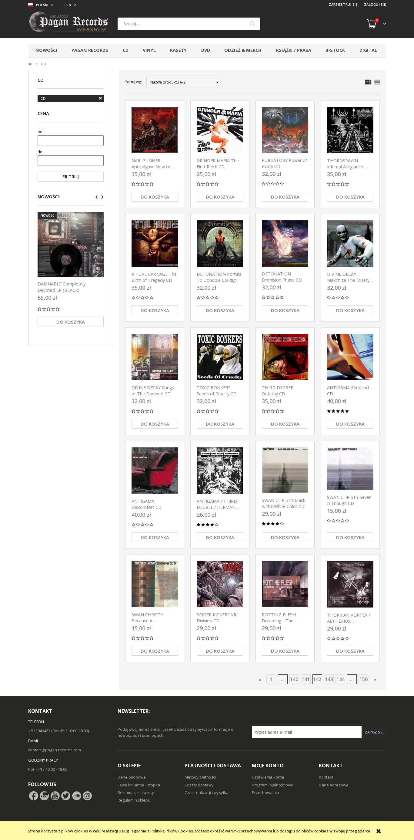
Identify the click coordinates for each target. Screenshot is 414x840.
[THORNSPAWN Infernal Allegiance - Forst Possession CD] (350, 130)
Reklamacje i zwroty (136, 792)
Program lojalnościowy (272, 785)
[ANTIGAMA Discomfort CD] (155, 470)
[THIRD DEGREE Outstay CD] (285, 357)
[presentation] (96, 197)
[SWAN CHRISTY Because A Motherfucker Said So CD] (155, 584)
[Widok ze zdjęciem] (368, 82)
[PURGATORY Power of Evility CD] (285, 130)
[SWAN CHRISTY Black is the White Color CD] (285, 470)
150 (363, 679)
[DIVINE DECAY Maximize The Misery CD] (350, 243)
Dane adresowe (334, 785)
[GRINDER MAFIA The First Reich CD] (220, 130)
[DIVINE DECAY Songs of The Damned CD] (155, 357)
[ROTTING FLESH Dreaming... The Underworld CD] (285, 584)
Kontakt (326, 777)
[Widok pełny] (377, 82)
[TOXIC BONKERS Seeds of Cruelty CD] (220, 357)
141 (306, 679)
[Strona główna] (73, 23)
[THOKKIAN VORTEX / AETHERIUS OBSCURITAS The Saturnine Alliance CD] (350, 584)
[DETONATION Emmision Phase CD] (285, 243)
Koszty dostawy (199, 785)
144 (340, 679)
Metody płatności (200, 777)
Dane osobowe (132, 777)
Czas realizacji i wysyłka (207, 792)
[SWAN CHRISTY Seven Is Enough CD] (350, 468)
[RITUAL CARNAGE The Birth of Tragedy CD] (155, 243)
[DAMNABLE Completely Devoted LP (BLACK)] (71, 244)
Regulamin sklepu (134, 800)
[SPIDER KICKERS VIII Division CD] (220, 584)
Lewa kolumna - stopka (139, 785)
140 (294, 679)
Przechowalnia (265, 792)
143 (329, 679)
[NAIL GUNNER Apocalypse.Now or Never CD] (155, 130)
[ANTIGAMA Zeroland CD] (350, 357)
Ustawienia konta (268, 777)
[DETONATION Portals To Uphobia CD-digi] (220, 243)
